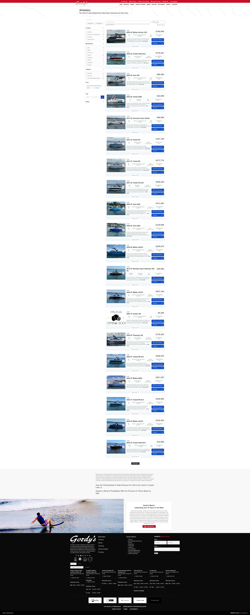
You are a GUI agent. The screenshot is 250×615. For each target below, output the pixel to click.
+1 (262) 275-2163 (90, 577)
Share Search (162, 25)
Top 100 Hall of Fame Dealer (112, 606)
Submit (156, 553)
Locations (174, 1)
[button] (109, 36)
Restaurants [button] (161, 4)
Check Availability (158, 39)
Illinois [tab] (79, 564)
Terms (125, 609)
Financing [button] (101, 546)
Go (102, 97)
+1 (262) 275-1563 (74, 577)
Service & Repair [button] (103, 549)
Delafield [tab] (87, 567)
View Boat (155, 43)
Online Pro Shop (156, 1)
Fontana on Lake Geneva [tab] (77, 567)
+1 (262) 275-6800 (106, 576)
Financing (124, 1)
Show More (135, 463)
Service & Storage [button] (140, 4)
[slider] (86, 85)
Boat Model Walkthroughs (134, 550)
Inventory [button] (126, 4)
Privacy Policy (116, 609)
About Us (130, 539)
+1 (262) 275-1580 (154, 576)
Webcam (166, 1)
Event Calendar (131, 549)
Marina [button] (148, 4)
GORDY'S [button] (168, 4)
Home (121, 4)
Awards (130, 542)
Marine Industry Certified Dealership (134, 606)
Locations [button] (174, 4)
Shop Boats (133, 1)
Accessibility (134, 609)
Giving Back (131, 544)
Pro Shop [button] (154, 4)
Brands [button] (132, 4)
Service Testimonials (133, 553)
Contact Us (130, 547)
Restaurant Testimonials (133, 552)
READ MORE (145, 41)
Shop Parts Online (144, 1)
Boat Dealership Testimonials (135, 541)
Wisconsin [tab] (73, 564)
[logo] (95, 600)
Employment (131, 545)
